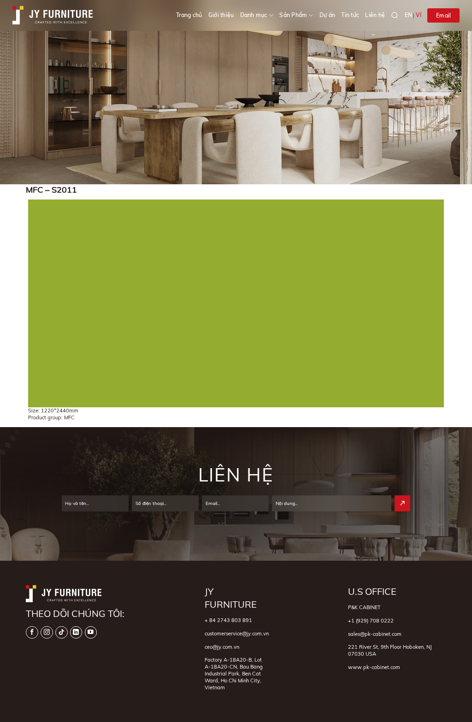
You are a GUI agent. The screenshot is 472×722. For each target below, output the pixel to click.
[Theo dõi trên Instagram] (47, 632)
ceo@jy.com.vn (222, 647)
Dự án (327, 15)
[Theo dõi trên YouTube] (91, 632)
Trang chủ (189, 15)
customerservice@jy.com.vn (237, 633)
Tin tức (350, 15)
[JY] (52, 15)
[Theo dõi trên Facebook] (32, 632)
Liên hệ (375, 15)
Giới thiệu (221, 15)
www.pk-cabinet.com (374, 667)
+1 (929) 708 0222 (371, 620)
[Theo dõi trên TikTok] (61, 632)
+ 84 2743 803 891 (228, 620)
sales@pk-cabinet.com (374, 634)
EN (408, 15)
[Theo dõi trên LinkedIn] (76, 632)
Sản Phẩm (293, 15)
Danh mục (253, 15)
